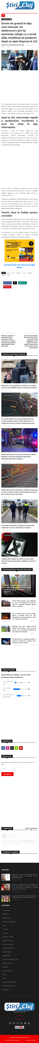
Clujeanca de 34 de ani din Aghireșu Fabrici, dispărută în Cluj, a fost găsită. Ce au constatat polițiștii (25, 876)
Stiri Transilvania (6, 19)
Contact (19, 1015)
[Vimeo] (21, 1023)
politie (3, 275)
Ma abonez (7, 774)
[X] (17, 1023)
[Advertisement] (19, 88)
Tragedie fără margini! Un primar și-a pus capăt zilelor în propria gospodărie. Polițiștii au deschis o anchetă (18, 561)
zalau (8, 273)
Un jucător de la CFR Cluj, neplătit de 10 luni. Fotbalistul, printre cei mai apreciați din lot (25, 896)
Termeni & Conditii (30, 1040)
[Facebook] (10, 1023)
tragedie (30, 273)
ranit (8, 275)
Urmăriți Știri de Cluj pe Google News (19, 266)
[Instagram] (14, 1023)
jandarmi (18, 273)
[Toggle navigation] (3, 15)
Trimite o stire (19, 1019)
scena (24, 273)
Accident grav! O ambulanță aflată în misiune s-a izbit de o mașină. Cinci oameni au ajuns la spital (24, 640)
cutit (13, 273)
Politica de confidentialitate (12, 1040)
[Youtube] (25, 1023)
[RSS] (28, 1023)
